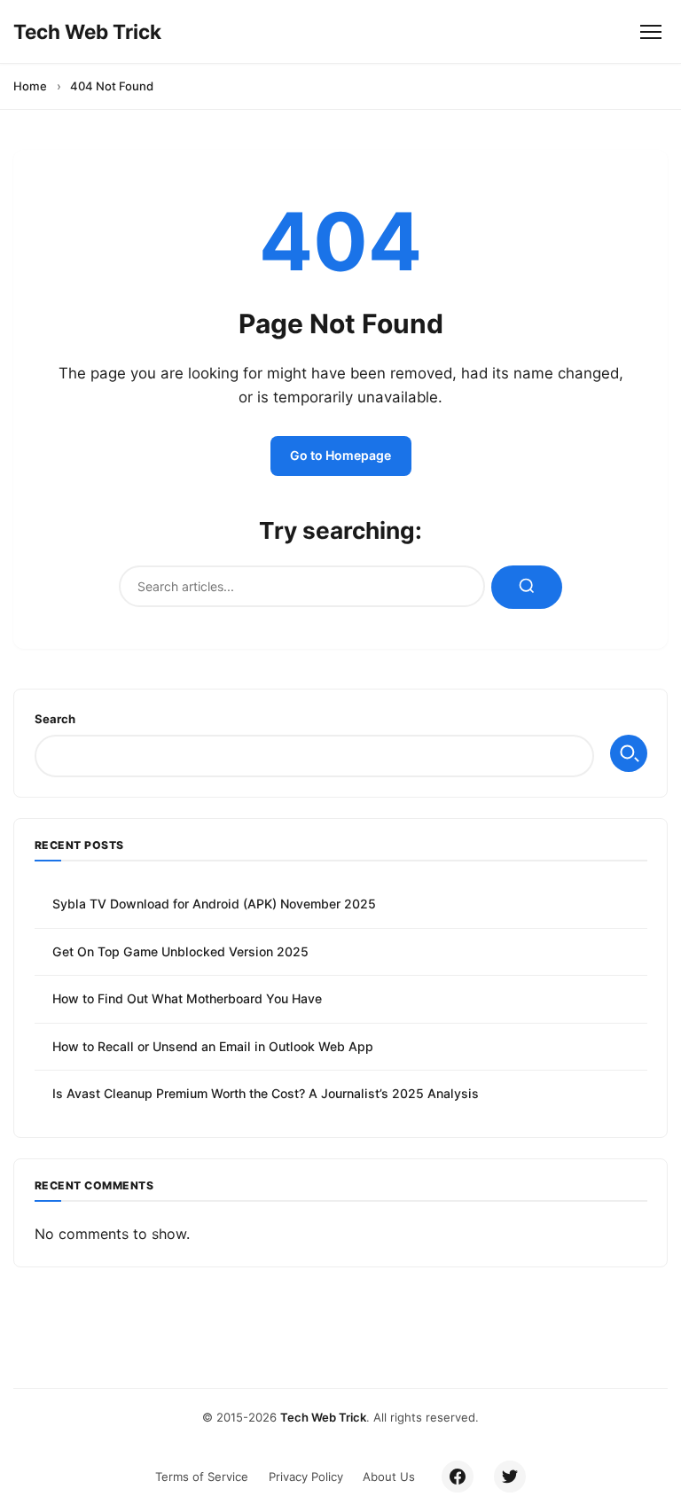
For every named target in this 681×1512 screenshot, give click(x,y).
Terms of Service (201, 1476)
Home (30, 86)
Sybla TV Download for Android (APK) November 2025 (214, 903)
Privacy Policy (306, 1476)
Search (55, 719)
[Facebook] (458, 1477)
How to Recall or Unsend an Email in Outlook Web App (212, 1046)
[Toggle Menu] (650, 31)
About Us (389, 1476)
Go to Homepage (340, 455)
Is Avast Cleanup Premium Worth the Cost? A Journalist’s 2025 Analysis (265, 1093)
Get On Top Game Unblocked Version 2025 (180, 951)
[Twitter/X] (510, 1477)
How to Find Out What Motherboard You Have (187, 998)
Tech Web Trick (323, 1417)
